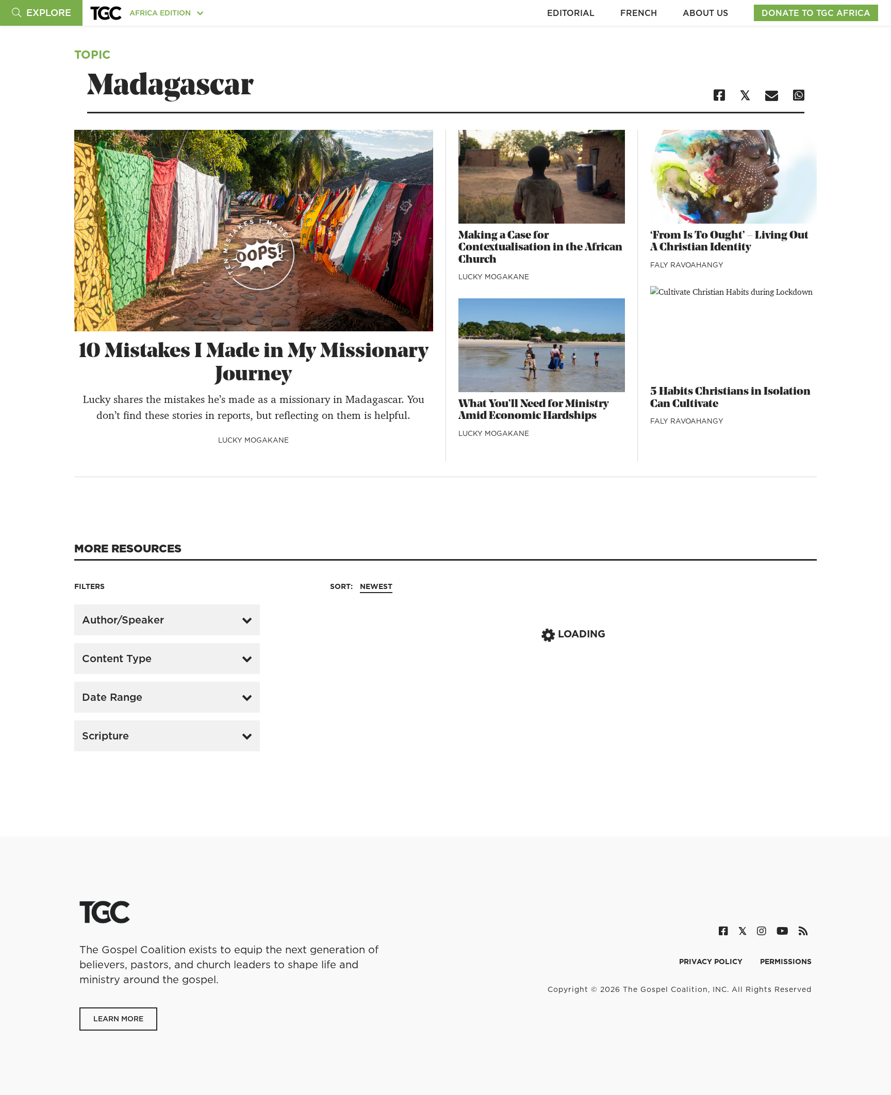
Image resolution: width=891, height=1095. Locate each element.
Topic (92, 54)
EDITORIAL (571, 13)
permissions (786, 961)
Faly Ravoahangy (686, 264)
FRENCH (638, 13)
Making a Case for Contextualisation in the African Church (540, 247)
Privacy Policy (712, 961)
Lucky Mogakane (253, 440)
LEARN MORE (118, 1019)
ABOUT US (705, 13)
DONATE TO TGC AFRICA (816, 13)
